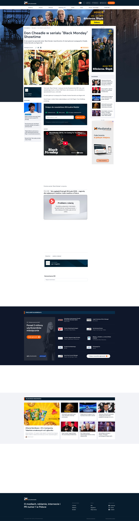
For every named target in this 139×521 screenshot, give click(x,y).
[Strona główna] (30, 3)
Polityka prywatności (91, 518)
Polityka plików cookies (110, 518)
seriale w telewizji (57, 256)
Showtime (47, 256)
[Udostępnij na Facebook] (39, 47)
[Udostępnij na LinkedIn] (40, 47)
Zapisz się (79, 117)
